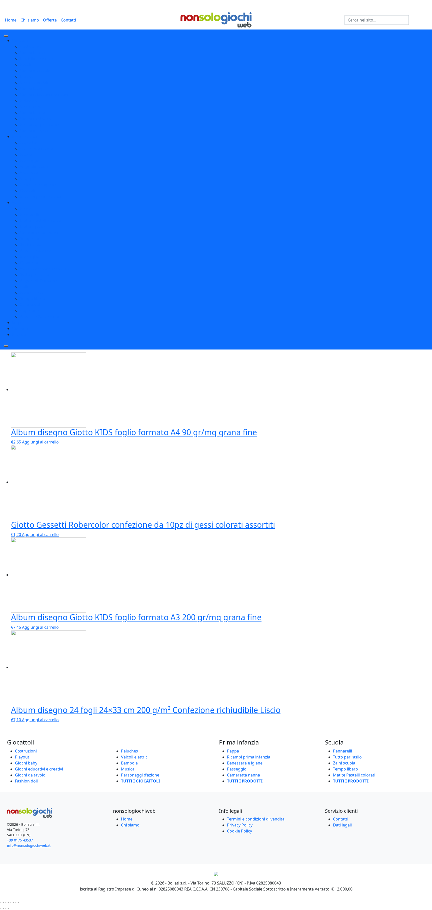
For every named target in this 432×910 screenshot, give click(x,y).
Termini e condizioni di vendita (255, 819)
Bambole (129, 763)
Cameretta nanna (36, 148)
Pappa (26, 154)
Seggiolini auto (34, 166)
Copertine (29, 310)
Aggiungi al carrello (40, 442)
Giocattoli (21, 40)
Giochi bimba (32, 112)
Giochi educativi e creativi (44, 94)
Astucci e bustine (36, 250)
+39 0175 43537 (20, 840)
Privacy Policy (239, 825)
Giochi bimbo (32, 52)
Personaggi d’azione (140, 775)
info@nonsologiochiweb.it (28, 845)
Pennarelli (29, 214)
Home (10, 20)
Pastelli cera (31, 292)
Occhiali (27, 190)
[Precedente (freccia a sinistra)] (2, 908)
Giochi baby (31, 88)
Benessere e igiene (38, 184)
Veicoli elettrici (34, 106)
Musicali (28, 76)
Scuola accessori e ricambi (45, 268)
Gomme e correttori (39, 232)
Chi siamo (29, 20)
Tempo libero (32, 298)
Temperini (29, 238)
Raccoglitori (31, 256)
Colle (24, 286)
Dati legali (342, 825)
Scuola (18, 202)
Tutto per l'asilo (34, 274)
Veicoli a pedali (34, 82)
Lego (16, 322)
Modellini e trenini (37, 58)
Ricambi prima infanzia (41, 196)
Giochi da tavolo (35, 70)
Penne (26, 208)
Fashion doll (26, 781)
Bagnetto (29, 142)
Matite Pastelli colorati (41, 220)
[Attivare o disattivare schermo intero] (12, 902)
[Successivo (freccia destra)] (7, 908)
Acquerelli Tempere (38, 280)
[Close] (6, 346)
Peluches (28, 100)
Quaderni (29, 262)
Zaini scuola (31, 304)
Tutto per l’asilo (347, 757)
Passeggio (30, 160)
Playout (19, 334)
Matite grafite (33, 226)
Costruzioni (31, 46)
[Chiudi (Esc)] (2, 902)
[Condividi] (7, 902)
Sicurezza (29, 172)
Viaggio (27, 178)
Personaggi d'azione (39, 124)
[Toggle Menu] (6, 36)
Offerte (50, 20)
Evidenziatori (32, 244)
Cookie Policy (239, 831)
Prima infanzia (25, 136)
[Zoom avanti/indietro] (17, 902)
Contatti (68, 20)
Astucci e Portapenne (40, 316)
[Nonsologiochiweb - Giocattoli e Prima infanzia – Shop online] (216, 19)
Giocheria (21, 328)
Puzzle (26, 64)
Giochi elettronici (36, 118)
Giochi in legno (34, 130)
